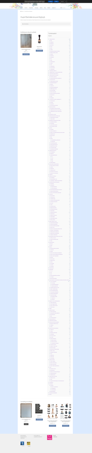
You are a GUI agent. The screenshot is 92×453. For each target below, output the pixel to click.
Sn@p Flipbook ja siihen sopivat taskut (56, 111)
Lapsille (51, 49)
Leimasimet (51, 194)
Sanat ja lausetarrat (53, 373)
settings (43, 1)
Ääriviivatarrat (52, 370)
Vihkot (51, 96)
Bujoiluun (51, 84)
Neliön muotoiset (53, 340)
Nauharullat (53, 141)
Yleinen (50, 394)
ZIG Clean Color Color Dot (54, 171)
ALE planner (52, 103)
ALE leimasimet (52, 100)
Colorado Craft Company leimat (54, 200)
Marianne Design (52, 347)
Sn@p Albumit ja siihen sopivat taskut (55, 109)
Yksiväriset (53, 299)
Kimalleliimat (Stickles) (53, 121)
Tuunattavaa (51, 382)
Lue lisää (26, 424)
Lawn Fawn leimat (52, 206)
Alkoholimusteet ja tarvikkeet (54, 248)
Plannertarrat (52, 94)
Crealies (51, 331)
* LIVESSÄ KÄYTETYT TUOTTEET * (54, 75)
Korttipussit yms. (52, 377)
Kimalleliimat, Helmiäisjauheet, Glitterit (54, 120)
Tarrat (50, 367)
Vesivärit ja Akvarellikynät (53, 392)
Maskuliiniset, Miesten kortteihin (55, 51)
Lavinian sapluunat (53, 311)
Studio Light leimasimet (53, 218)
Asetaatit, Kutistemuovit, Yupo (54, 287)
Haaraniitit (51, 129)
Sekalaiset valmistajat (53, 352)
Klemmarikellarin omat (53, 179)
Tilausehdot (31, 7)
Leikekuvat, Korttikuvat (52, 176)
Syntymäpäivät (52, 61)
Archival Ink (52, 249)
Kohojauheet (52, 185)
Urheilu (51, 63)
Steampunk (52, 57)
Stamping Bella (52, 216)
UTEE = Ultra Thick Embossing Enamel (55, 192)
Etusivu (22, 7)
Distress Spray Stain (53, 364)
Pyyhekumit (52, 168)
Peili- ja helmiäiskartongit (54, 290)
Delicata (51, 251)
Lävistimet (51, 385)
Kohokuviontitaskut (53, 338)
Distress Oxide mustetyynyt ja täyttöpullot (56, 254)
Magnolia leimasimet (53, 207)
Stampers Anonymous (53, 215)
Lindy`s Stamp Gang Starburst (54, 365)
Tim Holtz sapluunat (53, 317)
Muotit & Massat (51, 242)
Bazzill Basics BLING (54, 296)
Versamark (52, 266)
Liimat (51, 379)
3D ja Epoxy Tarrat (53, 368)
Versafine (51, 264)
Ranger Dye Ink (52, 260)
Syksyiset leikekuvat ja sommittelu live (55, 78)
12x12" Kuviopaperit (53, 281)
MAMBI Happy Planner (53, 88)
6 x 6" (51, 272)
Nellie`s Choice (52, 350)
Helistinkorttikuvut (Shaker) (54, 117)
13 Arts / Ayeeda (52, 361)
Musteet (50, 246)
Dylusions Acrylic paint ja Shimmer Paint (56, 228)
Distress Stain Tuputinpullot (54, 255)
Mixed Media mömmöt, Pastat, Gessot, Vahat (55, 236)
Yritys (45, 7)
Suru (51, 58)
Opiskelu (51, 54)
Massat (51, 243)
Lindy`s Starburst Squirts (54, 305)
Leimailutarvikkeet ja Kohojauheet (54, 182)
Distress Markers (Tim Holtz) (54, 165)
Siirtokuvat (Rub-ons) (52, 319)
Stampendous (52, 213)
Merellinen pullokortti (53, 76)
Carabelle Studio (52, 198)
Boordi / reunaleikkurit (54, 386)
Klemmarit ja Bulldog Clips (54, 87)
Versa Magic (52, 263)
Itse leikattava (52, 177)
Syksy (51, 60)
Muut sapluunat (52, 314)
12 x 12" (51, 270)
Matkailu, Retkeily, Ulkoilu (54, 52)
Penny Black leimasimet (53, 209)
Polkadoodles (52, 210)
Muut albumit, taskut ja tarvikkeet (55, 108)
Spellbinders (52, 355)
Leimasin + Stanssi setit (53, 346)
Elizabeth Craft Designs (53, 332)
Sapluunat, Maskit (52, 310)
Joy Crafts (51, 337)
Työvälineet (51, 383)
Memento (51, 257)
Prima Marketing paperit (54, 284)
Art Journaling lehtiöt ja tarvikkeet (55, 275)
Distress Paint (52, 227)
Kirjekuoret (52, 153)
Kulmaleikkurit (53, 388)
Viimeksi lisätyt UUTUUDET (54, 81)
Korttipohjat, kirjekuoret (52, 150)
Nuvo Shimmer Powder (53, 126)
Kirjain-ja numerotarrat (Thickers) (55, 371)
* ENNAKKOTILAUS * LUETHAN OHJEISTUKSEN (55, 72)
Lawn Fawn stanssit (53, 344)
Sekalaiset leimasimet (53, 212)
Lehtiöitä (51, 167)
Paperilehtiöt (51, 269)
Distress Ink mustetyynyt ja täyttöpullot (56, 252)
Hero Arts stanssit (53, 335)
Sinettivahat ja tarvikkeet (53, 320)
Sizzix (51, 353)
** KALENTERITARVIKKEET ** (53, 82)
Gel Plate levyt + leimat (52, 114)
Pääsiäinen (52, 55)
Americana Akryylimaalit (53, 224)
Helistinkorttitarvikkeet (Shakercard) (54, 115)
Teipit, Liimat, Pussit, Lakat (53, 376)
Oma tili (26, 7)
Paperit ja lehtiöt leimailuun (54, 191)
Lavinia (51, 204)
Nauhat (51, 138)
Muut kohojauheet (54, 186)
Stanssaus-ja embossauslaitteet (54, 322)
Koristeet (50, 127)
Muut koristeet (52, 135)
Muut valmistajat (52, 90)
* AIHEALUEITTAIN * (52, 39)
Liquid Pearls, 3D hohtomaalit (54, 233)
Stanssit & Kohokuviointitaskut (53, 328)
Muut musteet (52, 258)
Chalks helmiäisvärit (53, 302)
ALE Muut (51, 102)
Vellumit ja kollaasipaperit (54, 293)
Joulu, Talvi (51, 45)
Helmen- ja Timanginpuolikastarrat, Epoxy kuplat (57, 132)
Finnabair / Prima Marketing (54, 230)
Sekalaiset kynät (52, 170)
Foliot (50, 112)
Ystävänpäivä (52, 69)
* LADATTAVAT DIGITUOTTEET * (53, 73)
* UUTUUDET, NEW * (52, 79)
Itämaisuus (52, 43)
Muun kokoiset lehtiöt (53, 278)
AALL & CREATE (52, 195)
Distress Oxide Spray (53, 362)
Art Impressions (52, 197)
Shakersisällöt (52, 118)
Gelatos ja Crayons (53, 237)
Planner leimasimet (53, 91)
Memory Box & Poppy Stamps (54, 349)
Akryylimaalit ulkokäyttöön (54, 222)
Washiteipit (52, 97)
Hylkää (56, 1)
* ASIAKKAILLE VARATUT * (53, 70)
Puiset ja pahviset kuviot (53, 144)
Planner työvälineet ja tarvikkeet (55, 93)
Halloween (51, 42)
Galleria (41, 7)
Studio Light (52, 356)
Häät (51, 40)
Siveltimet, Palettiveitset (53, 234)
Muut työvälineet (52, 391)
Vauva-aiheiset (52, 67)
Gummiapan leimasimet (53, 201)
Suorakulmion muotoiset (55, 343)
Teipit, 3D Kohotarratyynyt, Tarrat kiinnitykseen (57, 380)
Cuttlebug (51, 325)
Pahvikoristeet (51, 267)
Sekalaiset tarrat (52, 374)
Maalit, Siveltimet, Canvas (53, 221)
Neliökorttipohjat (52, 162)
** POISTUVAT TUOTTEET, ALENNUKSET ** (55, 99)
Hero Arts (51, 203)
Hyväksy (50, 1)
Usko (51, 64)
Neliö (52, 159)
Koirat (51, 48)
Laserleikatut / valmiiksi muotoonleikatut (56, 180)
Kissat (51, 46)
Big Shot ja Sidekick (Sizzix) (54, 323)
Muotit (51, 245)
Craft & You (52, 329)
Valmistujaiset (52, 66)
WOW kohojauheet (54, 188)
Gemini (51, 326)
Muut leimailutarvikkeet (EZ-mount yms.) (56, 189)
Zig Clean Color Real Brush (54, 173)
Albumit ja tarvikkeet (52, 106)
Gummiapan (52, 334)
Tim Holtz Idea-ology (53, 147)
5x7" (52, 156)
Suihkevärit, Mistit (51, 359)
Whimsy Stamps (52, 219)
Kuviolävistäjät (53, 389)
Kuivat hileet (52, 123)
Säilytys (50, 308)
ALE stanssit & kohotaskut (54, 105)
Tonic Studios (52, 358)
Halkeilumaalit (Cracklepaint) (54, 231)
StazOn (51, 261)
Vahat (51, 240)
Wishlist (49, 7)
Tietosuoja (36, 7)
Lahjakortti (54, 7)
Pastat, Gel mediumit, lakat (54, 239)
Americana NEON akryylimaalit (54, 225)
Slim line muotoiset (54, 341)
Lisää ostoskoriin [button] (26, 54)
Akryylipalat (52, 183)
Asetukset (62, 1)
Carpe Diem (52, 85)
